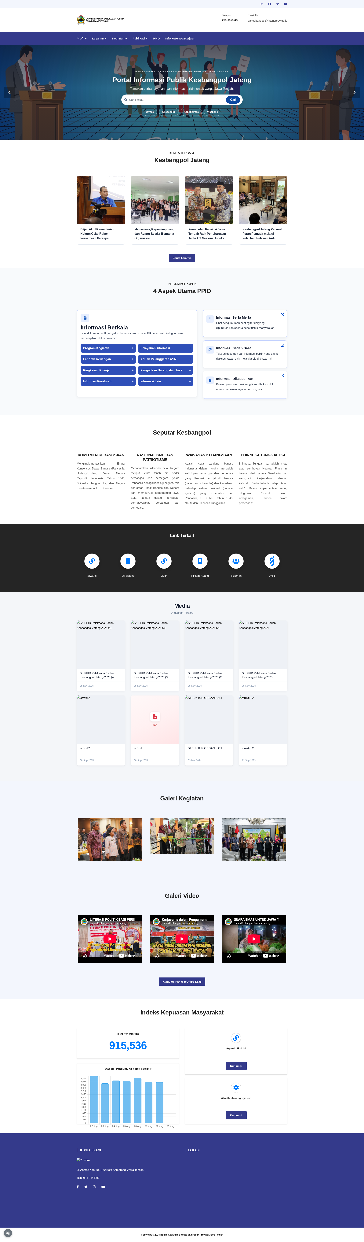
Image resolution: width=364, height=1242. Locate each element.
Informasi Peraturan (97, 381)
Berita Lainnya (182, 257)
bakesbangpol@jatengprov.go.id (267, 20)
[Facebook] (77, 1186)
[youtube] (285, 4)
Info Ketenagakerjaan (180, 38)
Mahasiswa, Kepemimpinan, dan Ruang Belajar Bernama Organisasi (154, 234)
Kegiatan (118, 38)
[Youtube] (103, 1186)
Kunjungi (236, 1065)
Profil (81, 38)
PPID (156, 38)
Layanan (98, 38)
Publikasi (139, 38)
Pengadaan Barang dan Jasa (161, 370)
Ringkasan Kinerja (96, 370)
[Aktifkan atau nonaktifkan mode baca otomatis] (8, 1233)
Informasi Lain (150, 381)
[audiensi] (254, 839)
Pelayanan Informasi (155, 348)
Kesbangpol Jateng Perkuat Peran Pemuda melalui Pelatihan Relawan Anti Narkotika (262, 234)
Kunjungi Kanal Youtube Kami (182, 981)
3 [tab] (176, 134)
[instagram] (262, 4)
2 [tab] (171, 134)
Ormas (150, 111)
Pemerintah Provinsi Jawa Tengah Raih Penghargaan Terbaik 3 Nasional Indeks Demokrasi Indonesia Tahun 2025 (208, 234)
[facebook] (270, 4)
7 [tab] (199, 134)
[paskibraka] (182, 836)
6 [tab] (193, 134)
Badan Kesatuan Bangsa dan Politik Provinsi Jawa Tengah (191, 1234)
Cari (233, 99)
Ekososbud (169, 111)
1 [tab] (165, 134)
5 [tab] (188, 134)
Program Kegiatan (96, 348)
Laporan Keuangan (97, 359)
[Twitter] (86, 1186)
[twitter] (278, 4)
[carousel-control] (9, 92)
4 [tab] (182, 134)
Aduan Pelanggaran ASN (158, 359)
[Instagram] (94, 1186)
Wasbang (212, 111)
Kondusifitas (191, 111)
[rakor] (110, 839)
